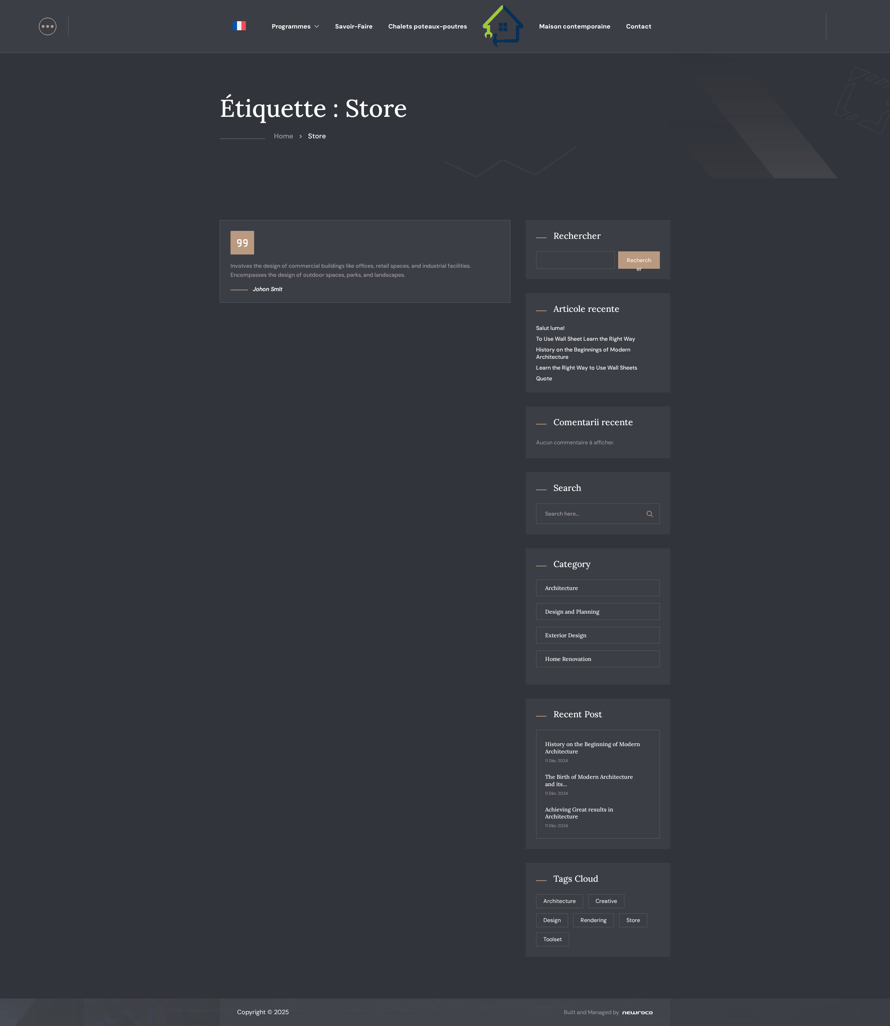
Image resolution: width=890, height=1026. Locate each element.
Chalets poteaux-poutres (427, 26)
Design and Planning (572, 611)
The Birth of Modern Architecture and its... (589, 780)
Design (552, 920)
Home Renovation (568, 658)
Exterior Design (565, 635)
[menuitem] (239, 26)
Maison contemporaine (574, 26)
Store (633, 920)
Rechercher (577, 236)
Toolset (552, 939)
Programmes (291, 26)
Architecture (561, 587)
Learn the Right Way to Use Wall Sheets (586, 367)
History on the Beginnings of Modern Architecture (583, 353)
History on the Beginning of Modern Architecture (592, 748)
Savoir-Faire (354, 26)
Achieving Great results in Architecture (579, 813)
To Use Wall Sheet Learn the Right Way (585, 338)
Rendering (594, 920)
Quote (544, 378)
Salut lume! (550, 328)
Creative (606, 901)
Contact (639, 26)
